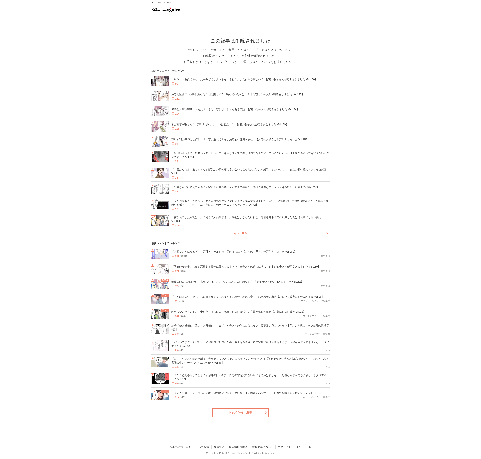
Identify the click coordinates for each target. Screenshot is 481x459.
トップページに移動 (240, 412)
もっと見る (240, 233)
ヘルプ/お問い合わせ (181, 446)
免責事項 (219, 446)
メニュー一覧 (304, 446)
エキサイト (284, 446)
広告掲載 (204, 446)
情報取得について (262, 446)
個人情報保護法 (238, 446)
